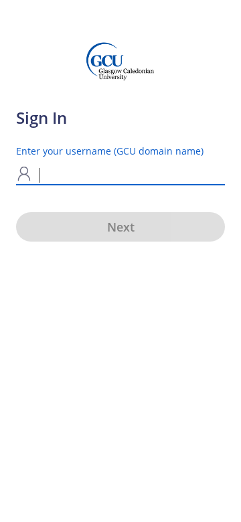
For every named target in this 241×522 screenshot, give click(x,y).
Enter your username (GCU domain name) (110, 151)
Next (121, 227)
